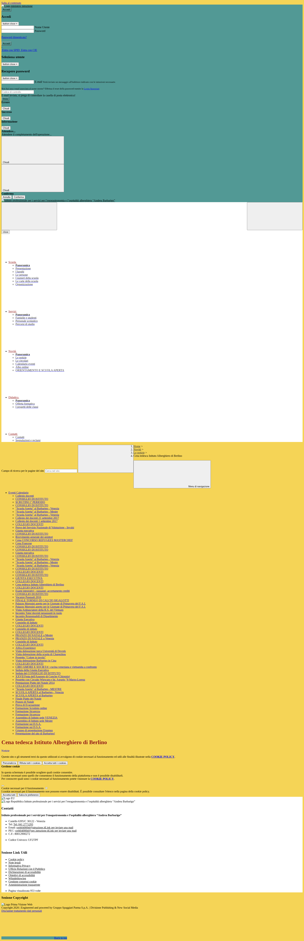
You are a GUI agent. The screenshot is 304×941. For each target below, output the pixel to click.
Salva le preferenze (29, 795)
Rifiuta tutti (30, 763)
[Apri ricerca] (275, 216)
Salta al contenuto (11, 2)
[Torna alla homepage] (152, 200)
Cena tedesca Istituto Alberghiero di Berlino (39, 584)
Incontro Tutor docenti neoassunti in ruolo (38, 613)
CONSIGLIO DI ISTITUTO (31, 498)
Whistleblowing (17, 878)
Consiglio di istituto (26, 628)
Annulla (6, 197)
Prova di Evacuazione (27, 704)
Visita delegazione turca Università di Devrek (40, 651)
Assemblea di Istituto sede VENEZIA (36, 717)
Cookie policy (16, 859)
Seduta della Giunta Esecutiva (32, 670)
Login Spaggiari (91, 88)
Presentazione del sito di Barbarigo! (35, 733)
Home (137, 446)
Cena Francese (23, 543)
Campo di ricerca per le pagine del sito (22, 470)
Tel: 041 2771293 (23, 824)
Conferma (19, 197)
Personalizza (9, 763)
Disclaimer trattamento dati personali (21, 910)
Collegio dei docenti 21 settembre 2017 (37, 517)
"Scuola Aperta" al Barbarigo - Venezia (37, 508)
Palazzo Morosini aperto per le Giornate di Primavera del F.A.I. (50, 603)
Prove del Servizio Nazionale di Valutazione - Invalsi (44, 527)
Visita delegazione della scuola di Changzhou (40, 654)
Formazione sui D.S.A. (28, 723)
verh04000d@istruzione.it (44, 827)
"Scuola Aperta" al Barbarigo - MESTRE (38, 689)
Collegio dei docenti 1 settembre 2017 (36, 521)
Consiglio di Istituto (26, 622)
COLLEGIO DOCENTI (29, 524)
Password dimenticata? (14, 37)
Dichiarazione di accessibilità (24, 872)
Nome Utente (42, 27)
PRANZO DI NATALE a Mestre (34, 635)
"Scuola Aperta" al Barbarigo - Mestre (36, 511)
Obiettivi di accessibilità (21, 875)
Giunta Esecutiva (24, 619)
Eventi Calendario (18, 492)
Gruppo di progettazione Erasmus (34, 730)
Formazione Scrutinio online (31, 708)
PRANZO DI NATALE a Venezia (34, 638)
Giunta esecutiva (24, 530)
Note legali (14, 862)
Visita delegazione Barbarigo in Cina (35, 660)
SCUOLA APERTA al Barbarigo (34, 695)
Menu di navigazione (198, 486)
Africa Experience (25, 647)
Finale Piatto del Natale (28, 698)
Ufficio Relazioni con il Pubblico (26, 868)
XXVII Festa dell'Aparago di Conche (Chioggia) (42, 676)
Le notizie (139, 452)
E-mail (38, 81)
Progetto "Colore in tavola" (30, 657)
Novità (137, 449)
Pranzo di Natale (24, 701)
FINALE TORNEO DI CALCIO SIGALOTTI (42, 600)
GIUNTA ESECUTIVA (29, 578)
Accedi (6, 9)
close (5, 232)
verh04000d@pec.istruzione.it (46, 830)
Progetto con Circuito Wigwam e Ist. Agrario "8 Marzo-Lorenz (50, 679)
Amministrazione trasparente (24, 884)
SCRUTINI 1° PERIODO (30, 502)
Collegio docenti (24, 495)
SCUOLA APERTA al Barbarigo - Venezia (39, 692)
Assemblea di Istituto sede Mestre (34, 720)
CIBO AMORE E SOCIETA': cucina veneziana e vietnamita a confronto (56, 666)
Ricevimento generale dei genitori (34, 536)
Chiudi (6, 108)
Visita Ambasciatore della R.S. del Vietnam (39, 609)
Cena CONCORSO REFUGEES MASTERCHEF (44, 540)
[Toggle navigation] (29, 216)
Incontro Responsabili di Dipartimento (36, 616)
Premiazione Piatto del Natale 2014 (35, 682)
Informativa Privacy (19, 865)
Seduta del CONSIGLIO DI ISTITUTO (38, 673)
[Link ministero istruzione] (17, 6)
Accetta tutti (55, 763)
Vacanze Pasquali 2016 (28, 597)
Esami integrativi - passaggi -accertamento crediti (42, 590)
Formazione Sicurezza (27, 711)
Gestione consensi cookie (22, 881)
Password (40, 30)
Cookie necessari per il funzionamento (23, 788)
